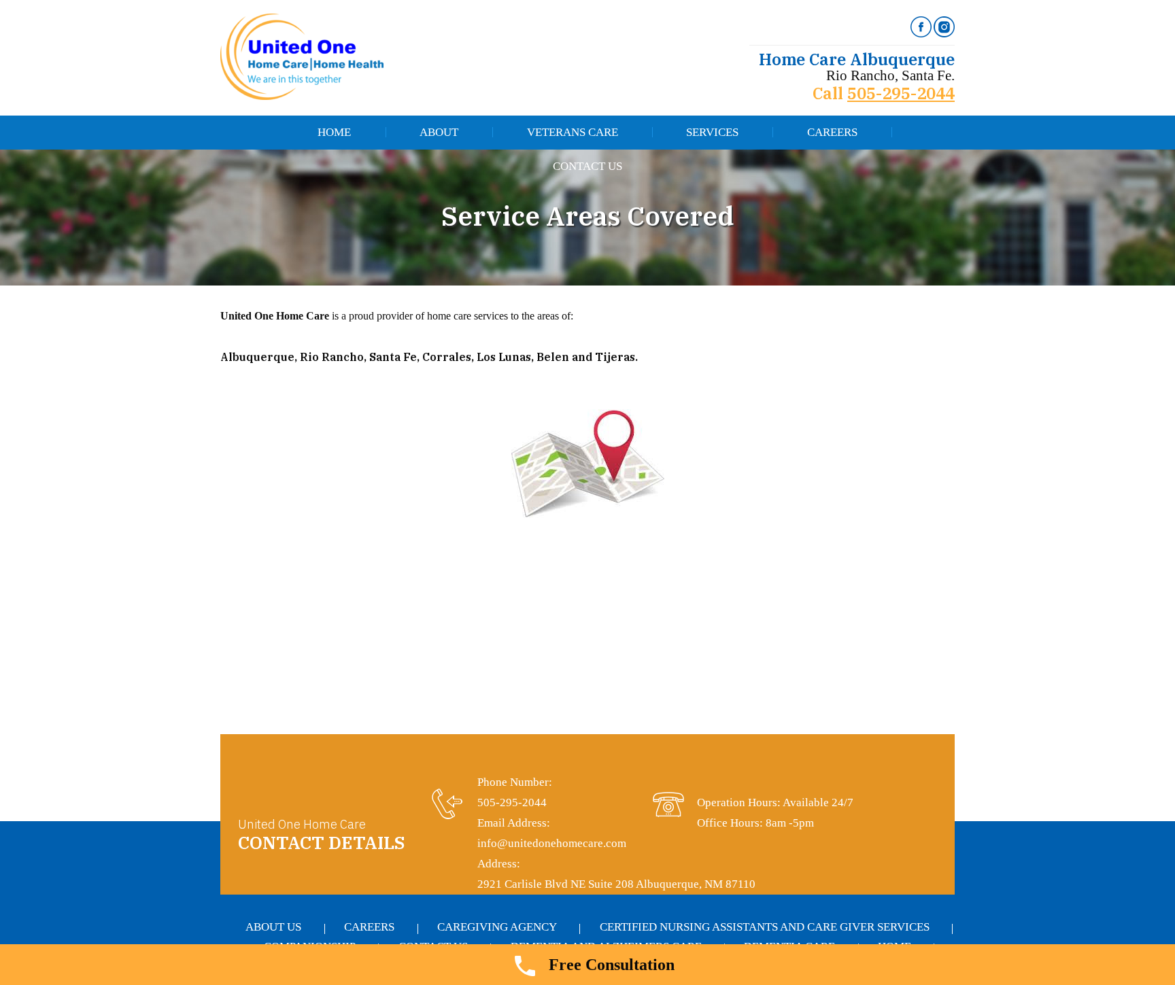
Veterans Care (572, 132)
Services (712, 132)
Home (334, 132)
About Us (273, 926)
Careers (832, 132)
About (439, 132)
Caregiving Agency (497, 926)
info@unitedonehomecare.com (551, 843)
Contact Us (587, 166)
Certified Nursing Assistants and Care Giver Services (765, 926)
